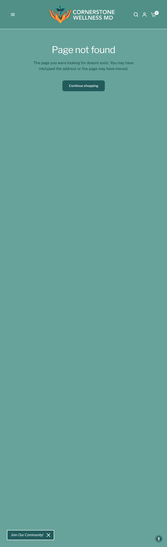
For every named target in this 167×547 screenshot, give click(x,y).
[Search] (136, 14)
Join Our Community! (27, 535)
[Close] (48, 535)
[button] (159, 539)
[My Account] (144, 14)
